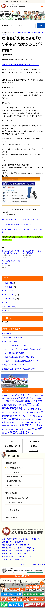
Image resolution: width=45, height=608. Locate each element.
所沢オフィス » (7, 551)
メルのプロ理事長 (13, 472)
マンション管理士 (7, 291)
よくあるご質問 (33, 451)
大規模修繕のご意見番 (14, 502)
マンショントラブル (8, 283)
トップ (11, 441)
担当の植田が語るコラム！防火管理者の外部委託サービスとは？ (22, 220)
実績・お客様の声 (11, 451)
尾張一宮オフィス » (9, 557)
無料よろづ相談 (11, 517)
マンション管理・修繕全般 (18, 32)
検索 (40, 26)
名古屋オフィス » (20, 554)
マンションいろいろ (21, 397)
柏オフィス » (31, 551)
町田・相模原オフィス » (10, 545)
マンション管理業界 (8, 306)
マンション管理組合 (8, 295)
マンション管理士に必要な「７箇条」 (13, 353)
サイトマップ (24, 564)
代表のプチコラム (8, 333)
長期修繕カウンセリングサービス (18, 498)
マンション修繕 (7, 287)
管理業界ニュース (29, 425)
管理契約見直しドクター (15, 481)
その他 (4, 310)
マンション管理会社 (8, 299)
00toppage (5, 395)
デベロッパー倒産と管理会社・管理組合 (15, 345)
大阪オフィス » (7, 560)
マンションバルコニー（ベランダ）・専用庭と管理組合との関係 (22, 349)
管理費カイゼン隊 (13, 485)
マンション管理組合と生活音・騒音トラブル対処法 (18, 357)
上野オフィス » (35, 539)
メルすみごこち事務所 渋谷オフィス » (15, 539)
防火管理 (5, 303)
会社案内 (34, 446)
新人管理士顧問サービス (15, 477)
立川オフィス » (19, 542)
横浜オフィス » (25, 545)
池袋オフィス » (7, 542)
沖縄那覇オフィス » (24, 557)
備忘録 (14, 419)
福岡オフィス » (19, 560)
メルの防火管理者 (12, 510)
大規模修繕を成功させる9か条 (12, 337)
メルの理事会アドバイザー (15, 468)
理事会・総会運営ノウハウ (33, 422)
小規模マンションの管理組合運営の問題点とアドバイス (20, 361)
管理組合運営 (10, 463)
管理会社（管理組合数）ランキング (13, 365)
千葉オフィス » (19, 551)
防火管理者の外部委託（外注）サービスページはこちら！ (20, 224)
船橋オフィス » (7, 554)
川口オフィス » (19, 548)
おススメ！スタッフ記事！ (9, 341)
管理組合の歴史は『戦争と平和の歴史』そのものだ (18, 369)
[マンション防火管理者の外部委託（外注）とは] (21, 204)
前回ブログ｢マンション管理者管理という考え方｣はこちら (20, 65)
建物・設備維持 (11, 493)
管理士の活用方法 (34, 441)
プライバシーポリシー (38, 564)
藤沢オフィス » (7, 548)
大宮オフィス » (32, 548)
